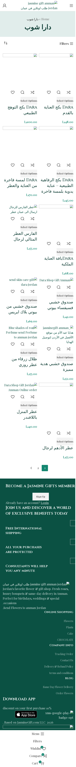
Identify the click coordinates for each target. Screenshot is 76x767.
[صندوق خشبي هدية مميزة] (56, 334)
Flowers (68, 621)
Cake (70, 633)
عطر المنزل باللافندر (27, 414)
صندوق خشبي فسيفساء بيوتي (60, 305)
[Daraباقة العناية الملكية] (56, 221)
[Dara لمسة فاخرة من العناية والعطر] (20, 143)
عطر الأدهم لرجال (57, 448)
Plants (69, 627)
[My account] (4, 5)
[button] (65, 101)
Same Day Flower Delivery (58, 687)
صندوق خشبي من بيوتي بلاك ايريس (21, 309)
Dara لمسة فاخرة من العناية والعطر (20, 182)
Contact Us (66, 660)
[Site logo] (38, 5)
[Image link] (36, 584)
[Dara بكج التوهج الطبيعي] (20, 70)
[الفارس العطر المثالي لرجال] (20, 209)
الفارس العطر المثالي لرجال (25, 236)
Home (45, 19)
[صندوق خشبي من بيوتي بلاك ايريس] (20, 282)
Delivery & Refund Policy (58, 666)
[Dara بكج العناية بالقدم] (56, 70)
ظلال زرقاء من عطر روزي (24, 361)
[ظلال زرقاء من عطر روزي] (20, 332)
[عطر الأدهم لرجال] (56, 405)
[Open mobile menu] (71, 5)
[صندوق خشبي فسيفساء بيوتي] (56, 280)
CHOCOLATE (65, 640)
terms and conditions (61, 673)
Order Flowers (64, 693)
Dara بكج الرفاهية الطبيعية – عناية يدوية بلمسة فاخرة (57, 185)
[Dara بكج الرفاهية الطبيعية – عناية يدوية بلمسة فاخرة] (56, 143)
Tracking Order (64, 654)
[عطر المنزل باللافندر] (20, 387)
